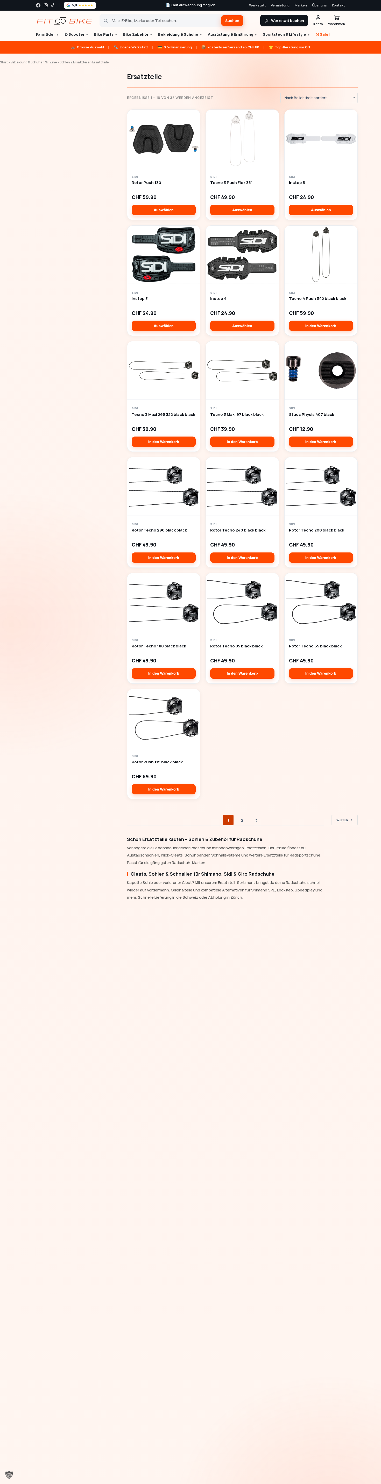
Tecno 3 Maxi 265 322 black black (163, 414)
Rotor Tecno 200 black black (316, 530)
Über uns (319, 5)
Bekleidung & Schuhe (180, 34)
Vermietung (280, 5)
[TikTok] (53, 5)
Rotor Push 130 (146, 182)
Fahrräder (47, 34)
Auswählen (164, 210)
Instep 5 (297, 182)
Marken (301, 5)
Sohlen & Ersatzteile (74, 62)
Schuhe (51, 62)
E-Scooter (76, 34)
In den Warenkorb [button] (320, 326)
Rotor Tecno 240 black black (237, 530)
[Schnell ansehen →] (163, 139)
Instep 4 (218, 298)
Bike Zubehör (137, 34)
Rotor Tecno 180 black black (159, 646)
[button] (9, 1475)
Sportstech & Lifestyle (286, 34)
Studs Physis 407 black (311, 414)
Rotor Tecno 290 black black (159, 530)
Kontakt (338, 5)
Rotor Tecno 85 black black (236, 646)
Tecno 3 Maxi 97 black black (237, 414)
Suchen (232, 20)
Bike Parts (105, 34)
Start (4, 62)
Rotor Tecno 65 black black (315, 646)
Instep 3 (140, 298)
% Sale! (323, 34)
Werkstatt (257, 5)
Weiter (342, 820)
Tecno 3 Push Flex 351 (231, 182)
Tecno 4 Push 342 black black (317, 298)
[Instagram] (46, 5)
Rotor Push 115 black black (157, 762)
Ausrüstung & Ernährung (232, 34)
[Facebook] (38, 5)
